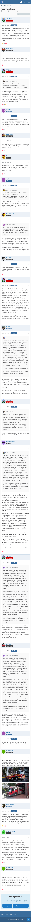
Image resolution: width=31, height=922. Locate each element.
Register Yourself (20, 906)
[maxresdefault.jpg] (15, 791)
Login (7, 906)
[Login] (25, 2)
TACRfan (5, 11)
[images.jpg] (15, 774)
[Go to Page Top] (28, 919)
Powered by (15, 919)
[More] (28, 25)
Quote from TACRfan (10, 338)
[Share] (28, 14)
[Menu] (29, 2)
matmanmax (14, 547)
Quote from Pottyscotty (11, 190)
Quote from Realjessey (11, 81)
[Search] (21, 2)
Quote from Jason (9, 411)
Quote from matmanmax (11, 567)
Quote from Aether (10, 224)
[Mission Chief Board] (1, 2)
